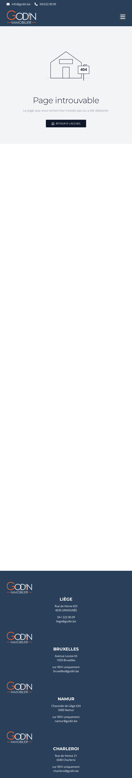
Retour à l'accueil (68, 123)
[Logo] (23, 17)
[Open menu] (122, 16)
